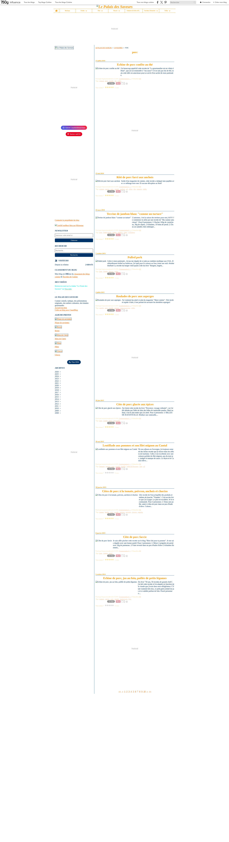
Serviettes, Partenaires (149, 10)
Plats (99, 10)
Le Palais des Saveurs (104, 48)
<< (120, 691)
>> (150, 691)
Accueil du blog (61, 308)
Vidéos (166, 10)
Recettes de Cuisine (70, 277)
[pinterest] (165, 2)
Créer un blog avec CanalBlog (66, 310)
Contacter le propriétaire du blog (67, 220)
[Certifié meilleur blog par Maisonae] (74, 225)
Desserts (115, 10)
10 (145, 691)
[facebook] (157, 2)
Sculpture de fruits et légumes (134, 10)
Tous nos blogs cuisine (145, 2)
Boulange (67, 10)
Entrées (83, 10)
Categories (118, 48)
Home (56, 9)
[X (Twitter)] (161, 2)
